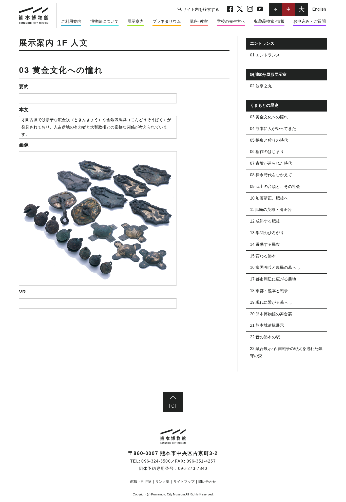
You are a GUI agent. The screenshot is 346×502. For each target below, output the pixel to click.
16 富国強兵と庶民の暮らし (275, 267)
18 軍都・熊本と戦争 (269, 291)
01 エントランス (265, 55)
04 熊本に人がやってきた (273, 128)
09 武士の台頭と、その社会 (275, 186)
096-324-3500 (155, 461)
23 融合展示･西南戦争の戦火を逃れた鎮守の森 (286, 352)
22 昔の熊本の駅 (265, 337)
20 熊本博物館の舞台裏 (271, 314)
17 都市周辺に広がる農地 (273, 279)
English (319, 9)
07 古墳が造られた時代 (271, 163)
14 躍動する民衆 (265, 244)
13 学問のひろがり (267, 233)
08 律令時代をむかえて (271, 175)
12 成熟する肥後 (265, 221)
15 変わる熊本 (263, 256)
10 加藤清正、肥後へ (269, 198)
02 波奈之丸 (261, 86)
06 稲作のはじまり (267, 151)
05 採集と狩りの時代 (269, 140)
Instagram (250, 9)
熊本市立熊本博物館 (36, 15)
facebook (229, 9)
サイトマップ (184, 481)
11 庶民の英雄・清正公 (271, 209)
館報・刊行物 (140, 481)
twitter (239, 9)
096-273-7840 (192, 468)
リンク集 (162, 481)
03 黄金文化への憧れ (269, 117)
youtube (260, 9)
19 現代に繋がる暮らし (271, 302)
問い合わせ (207, 481)
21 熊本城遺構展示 (267, 325)
